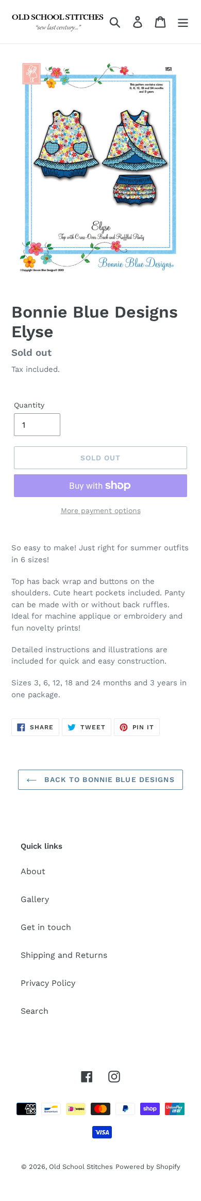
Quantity (29, 405)
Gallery (35, 899)
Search (34, 1011)
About (33, 871)
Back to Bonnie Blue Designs (108, 779)
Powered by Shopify (147, 1166)
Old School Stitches (81, 1166)
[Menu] (183, 22)
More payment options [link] (101, 510)
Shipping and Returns (64, 955)
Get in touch (46, 927)
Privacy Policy (48, 983)
